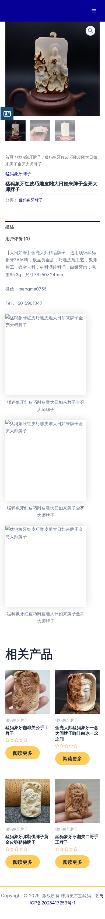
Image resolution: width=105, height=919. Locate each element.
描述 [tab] (9, 227)
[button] (90, 31)
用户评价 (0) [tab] (17, 238)
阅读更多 (22, 753)
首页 (9, 157)
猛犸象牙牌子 (29, 157)
